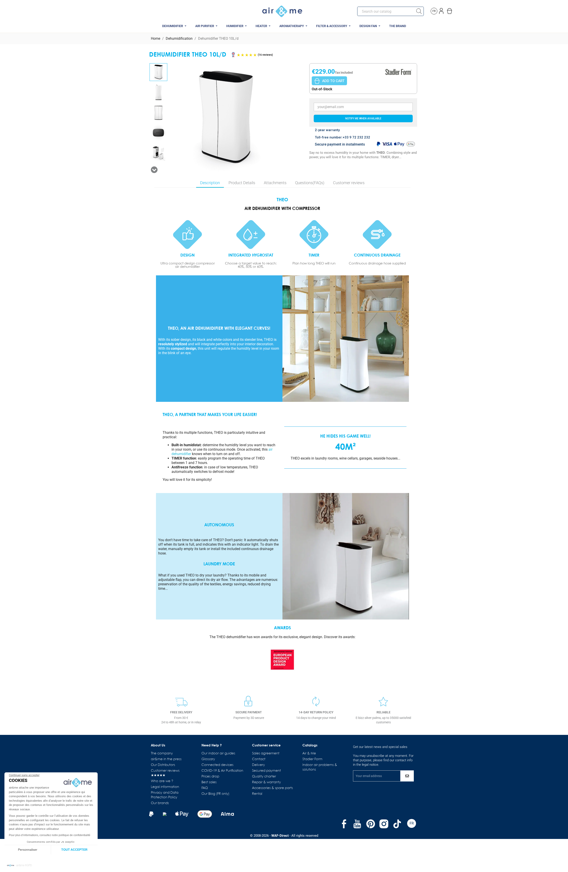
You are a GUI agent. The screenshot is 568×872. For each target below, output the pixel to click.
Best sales (209, 782)
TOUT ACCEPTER (74, 849)
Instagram (383, 823)
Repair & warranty (266, 782)
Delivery (258, 765)
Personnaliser (27, 849)
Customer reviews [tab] (349, 182)
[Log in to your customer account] (441, 10)
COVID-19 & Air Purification (222, 770)
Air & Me (309, 753)
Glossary (208, 759)
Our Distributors (163, 765)
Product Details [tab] (242, 182)
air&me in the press (166, 759)
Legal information (165, 787)
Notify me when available (363, 118)
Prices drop (210, 776)
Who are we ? (162, 781)
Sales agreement (265, 753)
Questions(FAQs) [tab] (309, 182)
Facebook (343, 823)
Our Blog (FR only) (215, 793)
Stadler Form (312, 759)
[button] (19, 865)
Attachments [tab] (275, 182)
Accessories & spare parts (272, 788)
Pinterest (370, 823)
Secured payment (266, 770)
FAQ (204, 788)
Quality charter (264, 776)
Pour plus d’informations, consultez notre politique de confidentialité (49, 835)
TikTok (397, 823)
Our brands (160, 803)
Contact (258, 759)
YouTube (357, 823)
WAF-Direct (280, 836)
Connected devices (217, 765)
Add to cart (333, 81)
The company (162, 753)
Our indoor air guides (218, 753)
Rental (257, 793)
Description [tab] (210, 182)
